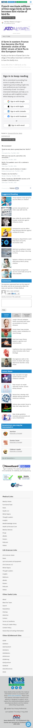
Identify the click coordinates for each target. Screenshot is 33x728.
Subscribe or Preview (16, 433)
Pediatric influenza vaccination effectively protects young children (22, 261)
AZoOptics (6, 650)
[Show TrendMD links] (30, 188)
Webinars (5, 577)
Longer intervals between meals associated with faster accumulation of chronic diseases (21, 322)
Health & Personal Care (10, 526)
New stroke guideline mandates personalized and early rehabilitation (21, 416)
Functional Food (7, 504)
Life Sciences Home (8, 555)
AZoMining (6, 659)
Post (3, 310)
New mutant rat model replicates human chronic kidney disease (20, 386)
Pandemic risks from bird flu (9, 174)
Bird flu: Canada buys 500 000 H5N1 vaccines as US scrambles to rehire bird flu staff (16, 179)
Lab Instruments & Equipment (12, 561)
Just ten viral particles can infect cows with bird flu (21, 209)
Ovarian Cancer (14, 440)
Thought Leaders (8, 517)
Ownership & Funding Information (13, 631)
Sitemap (5, 612)
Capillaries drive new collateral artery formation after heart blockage (22, 351)
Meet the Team (7, 602)
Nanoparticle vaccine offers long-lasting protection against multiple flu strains (22, 230)
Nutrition (13, 431)
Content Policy (7, 628)
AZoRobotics (6, 653)
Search (5, 606)
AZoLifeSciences (7, 669)
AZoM (4, 640)
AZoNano (5, 644)
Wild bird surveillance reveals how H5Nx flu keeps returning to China (22, 251)
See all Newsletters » (8, 458)
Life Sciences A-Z (8, 564)
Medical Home (7, 501)
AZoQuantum (7, 662)
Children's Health (15, 449)
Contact (5, 618)
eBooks (5, 536)
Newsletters (6, 609)
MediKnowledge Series (10, 523)
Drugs (4, 533)
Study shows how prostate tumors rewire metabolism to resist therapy (21, 331)
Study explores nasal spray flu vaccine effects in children (22, 198)
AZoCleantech (7, 647)
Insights (5, 520)
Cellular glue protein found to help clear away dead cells (22, 405)
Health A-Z (6, 511)
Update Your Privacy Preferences (16, 708)
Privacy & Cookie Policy (9, 624)
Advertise (5, 615)
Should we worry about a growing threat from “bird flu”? (16, 149)
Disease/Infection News (15, 133)
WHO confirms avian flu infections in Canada (14, 169)
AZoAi (4, 672)
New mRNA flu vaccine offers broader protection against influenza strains (21, 220)
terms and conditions (14, 695)
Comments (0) (5, 136)
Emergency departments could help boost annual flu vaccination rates (22, 240)
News (4, 508)
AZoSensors (6, 656)
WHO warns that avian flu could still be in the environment (14, 156)
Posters (5, 539)
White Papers (7, 514)
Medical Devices (7, 530)
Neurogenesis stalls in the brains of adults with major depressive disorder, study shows (21, 361)
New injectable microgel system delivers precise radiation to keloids (20, 376)
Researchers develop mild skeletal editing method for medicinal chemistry (21, 396)
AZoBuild (5, 665)
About (4, 599)
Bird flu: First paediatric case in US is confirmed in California (15, 163)
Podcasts (5, 542)
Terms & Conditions (9, 621)
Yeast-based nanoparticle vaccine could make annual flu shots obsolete (22, 271)
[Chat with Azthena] (28, 724)
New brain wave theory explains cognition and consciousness (20, 341)
